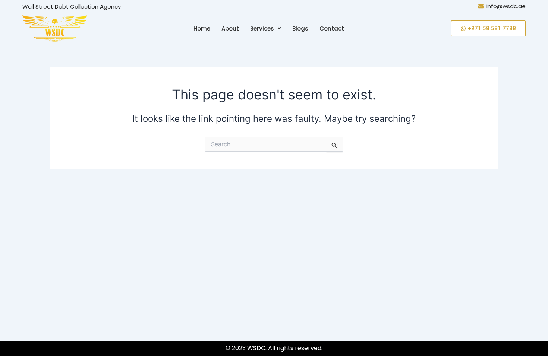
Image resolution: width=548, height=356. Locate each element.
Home (201, 28)
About (230, 28)
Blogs (300, 28)
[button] (266, 28)
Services (262, 28)
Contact (331, 28)
